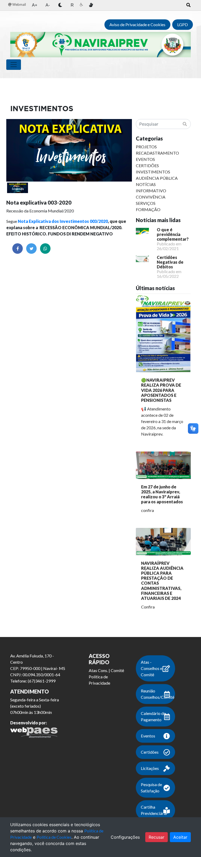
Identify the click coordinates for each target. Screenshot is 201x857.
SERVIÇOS (145, 203)
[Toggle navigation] (13, 64)
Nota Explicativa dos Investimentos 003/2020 (63, 221)
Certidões (150, 751)
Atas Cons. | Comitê (106, 670)
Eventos (148, 735)
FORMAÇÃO (148, 209)
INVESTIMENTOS (153, 171)
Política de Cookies (54, 837)
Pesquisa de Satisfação (151, 787)
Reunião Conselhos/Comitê (157, 694)
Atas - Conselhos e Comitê (151, 668)
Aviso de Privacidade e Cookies (137, 24)
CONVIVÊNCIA (150, 196)
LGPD (182, 24)
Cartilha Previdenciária (154, 810)
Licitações (150, 768)
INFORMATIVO (151, 190)
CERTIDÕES (147, 165)
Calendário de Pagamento (153, 716)
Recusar (156, 837)
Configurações (125, 837)
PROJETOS (146, 146)
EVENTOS (145, 159)
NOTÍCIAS (146, 184)
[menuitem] (17, 4)
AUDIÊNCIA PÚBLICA (157, 178)
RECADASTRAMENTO (157, 152)
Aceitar (180, 837)
